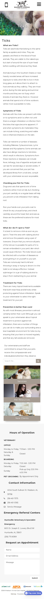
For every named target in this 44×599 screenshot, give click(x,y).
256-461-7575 (12, 498)
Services (22, 381)
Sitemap (13, 594)
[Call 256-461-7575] (6, 7)
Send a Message (14, 507)
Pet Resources (22, 400)
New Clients (22, 418)
